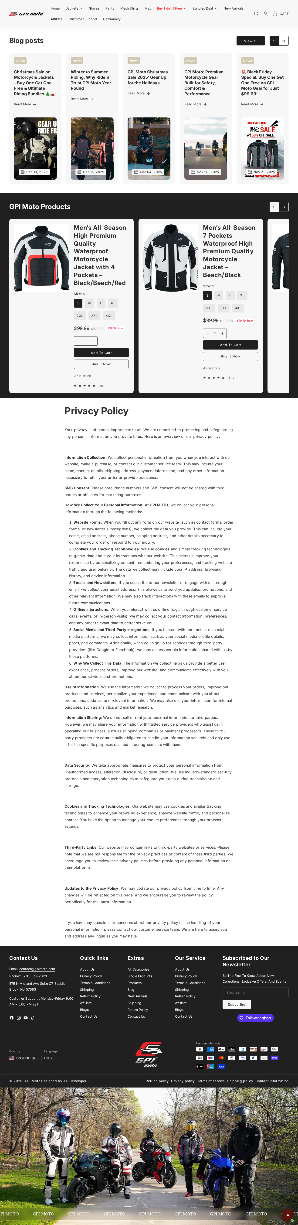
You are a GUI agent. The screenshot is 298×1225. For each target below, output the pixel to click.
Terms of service (211, 1081)
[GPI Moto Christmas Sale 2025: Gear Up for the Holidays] (149, 148)
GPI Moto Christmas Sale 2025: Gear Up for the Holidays (148, 77)
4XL (109, 316)
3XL (94, 316)
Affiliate (86, 1003)
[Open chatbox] (287, 1215)
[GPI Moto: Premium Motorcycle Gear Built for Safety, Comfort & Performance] (205, 148)
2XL (80, 316)
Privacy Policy (91, 976)
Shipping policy (240, 1081)
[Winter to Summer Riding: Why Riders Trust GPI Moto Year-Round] (92, 148)
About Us (87, 969)
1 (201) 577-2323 (33, 976)
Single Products (140, 976)
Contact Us (89, 1016)
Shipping (87, 990)
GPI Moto (33, 1081)
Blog (131, 990)
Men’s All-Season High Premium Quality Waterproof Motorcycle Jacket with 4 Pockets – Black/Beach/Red (100, 255)
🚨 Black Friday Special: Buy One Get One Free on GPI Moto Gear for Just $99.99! (262, 82)
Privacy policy (183, 1081)
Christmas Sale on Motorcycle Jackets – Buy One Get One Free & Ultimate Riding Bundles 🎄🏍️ (34, 82)
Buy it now (101, 364)
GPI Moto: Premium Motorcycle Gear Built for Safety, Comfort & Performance (204, 82)
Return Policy (90, 996)
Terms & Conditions (95, 983)
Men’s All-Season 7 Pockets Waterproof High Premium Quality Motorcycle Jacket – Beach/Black (229, 251)
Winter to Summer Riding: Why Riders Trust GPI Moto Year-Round (92, 80)
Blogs (84, 1010)
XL (113, 303)
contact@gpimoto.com (37, 969)
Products (135, 983)
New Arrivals (137, 996)
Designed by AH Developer (64, 1081)
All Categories (138, 969)
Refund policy (157, 1081)
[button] (74, 8)
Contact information (272, 1081)
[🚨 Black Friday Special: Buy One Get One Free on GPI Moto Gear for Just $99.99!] (262, 148)
